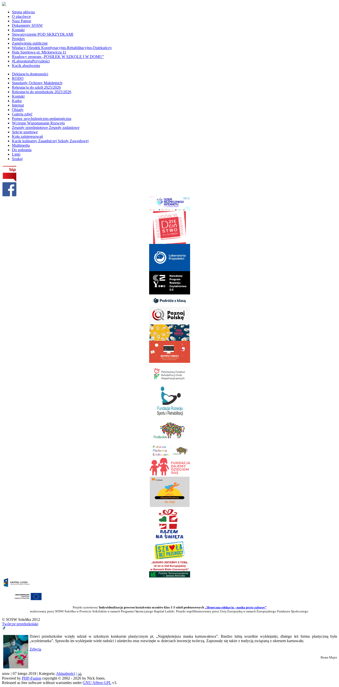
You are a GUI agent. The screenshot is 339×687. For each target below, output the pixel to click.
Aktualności (65, 673)
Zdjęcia (35, 649)
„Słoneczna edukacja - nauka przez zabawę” (236, 607)
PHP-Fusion (31, 678)
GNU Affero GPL (97, 683)
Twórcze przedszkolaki (20, 624)
